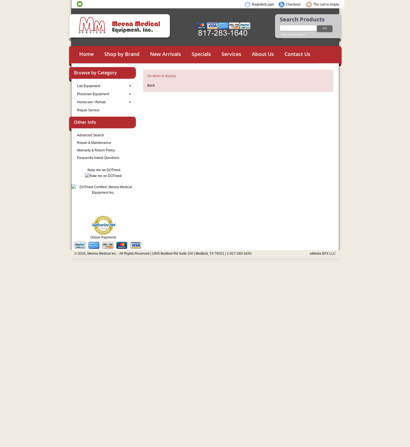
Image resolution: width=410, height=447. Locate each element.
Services (231, 54)
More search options (293, 34)
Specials (201, 54)
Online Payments (103, 237)
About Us (263, 54)
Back (151, 85)
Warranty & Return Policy (96, 150)
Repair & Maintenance (94, 143)
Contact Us (297, 54)
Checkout (293, 4)
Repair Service (88, 110)
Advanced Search (90, 135)
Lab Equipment (88, 86)
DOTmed (113, 170)
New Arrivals (165, 54)
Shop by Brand (121, 54)
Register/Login (263, 4)
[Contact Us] (80, 4)
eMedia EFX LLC (323, 254)
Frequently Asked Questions (98, 158)
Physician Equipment (93, 94)
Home (86, 54)
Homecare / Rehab (91, 102)
